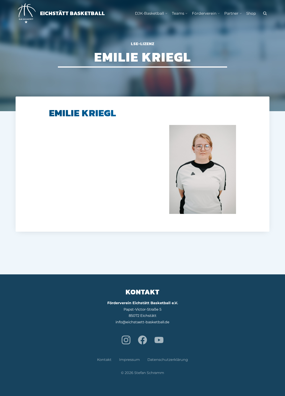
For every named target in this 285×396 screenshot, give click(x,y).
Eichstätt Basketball (72, 13)
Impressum (129, 360)
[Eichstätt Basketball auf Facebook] (142, 340)
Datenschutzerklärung (167, 360)
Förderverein (204, 13)
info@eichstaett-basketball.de (142, 322)
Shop (251, 13)
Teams (178, 13)
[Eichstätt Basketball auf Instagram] (126, 340)
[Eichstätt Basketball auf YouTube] (159, 340)
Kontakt (104, 360)
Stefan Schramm (149, 373)
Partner (231, 13)
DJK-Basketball (149, 13)
